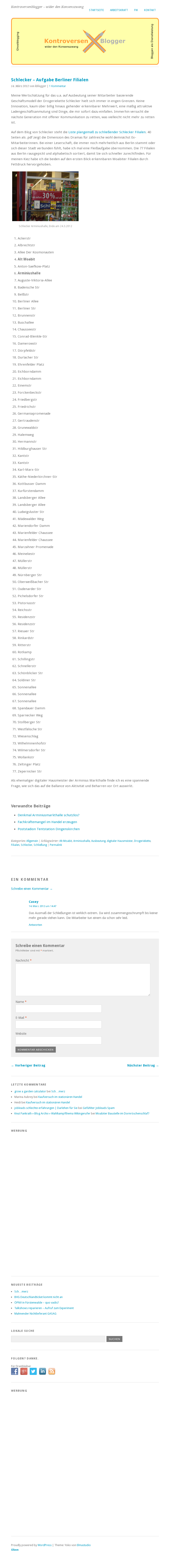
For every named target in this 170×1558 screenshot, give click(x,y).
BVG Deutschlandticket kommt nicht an (38, 1297)
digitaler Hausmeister (120, 841)
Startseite (96, 10)
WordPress (45, 1545)
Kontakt (150, 10)
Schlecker (26, 844)
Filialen (15, 844)
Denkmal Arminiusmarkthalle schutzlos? (48, 815)
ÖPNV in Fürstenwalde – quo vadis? (36, 1302)
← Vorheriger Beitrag (28, 1065)
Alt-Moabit (65, 841)
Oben (15, 1549)
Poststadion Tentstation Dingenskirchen (49, 829)
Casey (33, 902)
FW (136, 10)
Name (21, 1002)
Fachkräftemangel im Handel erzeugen (47, 822)
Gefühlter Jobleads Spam (99, 1108)
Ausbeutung (98, 841)
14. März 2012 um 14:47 (42, 906)
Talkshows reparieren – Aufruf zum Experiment (44, 1308)
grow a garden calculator (30, 1091)
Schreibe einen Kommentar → (32, 888)
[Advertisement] (28, 1202)
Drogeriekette (142, 841)
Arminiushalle (81, 841)
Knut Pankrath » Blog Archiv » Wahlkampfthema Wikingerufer (52, 1113)
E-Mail (21, 1017)
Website (20, 1033)
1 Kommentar (57, 86)
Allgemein (32, 841)
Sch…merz (58, 1091)
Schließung (40, 844)
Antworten (35, 924)
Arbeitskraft (119, 10)
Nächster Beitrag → (143, 1065)
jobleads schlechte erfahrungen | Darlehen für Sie (45, 1108)
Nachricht (23, 960)
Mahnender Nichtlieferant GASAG (35, 1313)
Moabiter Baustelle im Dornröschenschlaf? (122, 1113)
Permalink (56, 844)
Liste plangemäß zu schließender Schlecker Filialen (107, 132)
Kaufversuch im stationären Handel (60, 1097)
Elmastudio (84, 1545)
